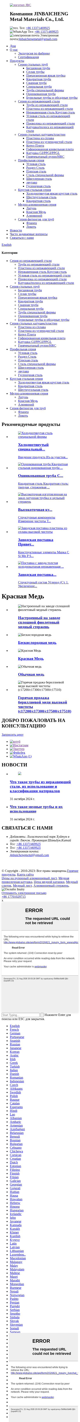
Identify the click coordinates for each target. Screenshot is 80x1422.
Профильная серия (31, 160)
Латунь (31, 208)
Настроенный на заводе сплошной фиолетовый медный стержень (39, 622)
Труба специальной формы (45, 90)
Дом (13, 46)
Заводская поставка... (37, 574)
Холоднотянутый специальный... (33, 447)
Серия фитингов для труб (36, 219)
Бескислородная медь (37, 642)
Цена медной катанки (49, 882)
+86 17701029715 (14, 896)
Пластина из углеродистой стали (49, 142)
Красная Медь (36, 212)
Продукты (17, 60)
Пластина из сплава (40, 138)
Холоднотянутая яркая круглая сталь (51, 193)
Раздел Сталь (35, 167)
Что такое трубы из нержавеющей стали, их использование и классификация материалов (40, 786)
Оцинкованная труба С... (40, 475)
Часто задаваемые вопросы (29, 234)
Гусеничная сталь (38, 186)
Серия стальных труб (33, 64)
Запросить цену (13, 734)
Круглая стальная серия (34, 190)
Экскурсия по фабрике (34, 53)
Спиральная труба (39, 86)
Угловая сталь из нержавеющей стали (44, 275)
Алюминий (34, 215)
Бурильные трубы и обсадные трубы (52, 97)
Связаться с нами (22, 237)
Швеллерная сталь (39, 178)
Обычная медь (31, 674)
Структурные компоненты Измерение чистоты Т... (36, 519)
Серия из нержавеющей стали (39, 101)
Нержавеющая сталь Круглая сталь (50, 112)
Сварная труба (36, 83)
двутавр (31, 182)
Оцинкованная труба (41, 94)
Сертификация (28, 57)
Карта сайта (25, 874)
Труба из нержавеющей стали (47, 105)
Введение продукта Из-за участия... (43, 457)
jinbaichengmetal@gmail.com (38, 39)
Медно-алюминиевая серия (37, 204)
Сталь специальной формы (45, 175)
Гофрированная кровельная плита (50, 149)
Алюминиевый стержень (51, 885)
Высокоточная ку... (35, 509)
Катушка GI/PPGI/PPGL (43, 153)
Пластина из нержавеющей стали (49, 108)
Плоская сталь (36, 171)
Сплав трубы (35, 72)
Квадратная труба (38, 79)
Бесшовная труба (38, 68)
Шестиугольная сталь (41, 197)
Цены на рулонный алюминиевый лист (29, 878)
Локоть (31, 226)
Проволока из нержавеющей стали (50, 123)
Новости (16, 230)
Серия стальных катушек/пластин (41, 134)
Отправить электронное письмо (24, 893)
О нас (14, 49)
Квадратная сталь (38, 201)
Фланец (31, 223)
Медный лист (22, 885)
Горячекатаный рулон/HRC (45, 156)
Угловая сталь (36, 164)
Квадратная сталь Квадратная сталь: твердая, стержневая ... (43, 485)
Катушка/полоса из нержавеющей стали (46, 283)
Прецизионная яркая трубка (45, 75)
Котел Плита (35, 145)
